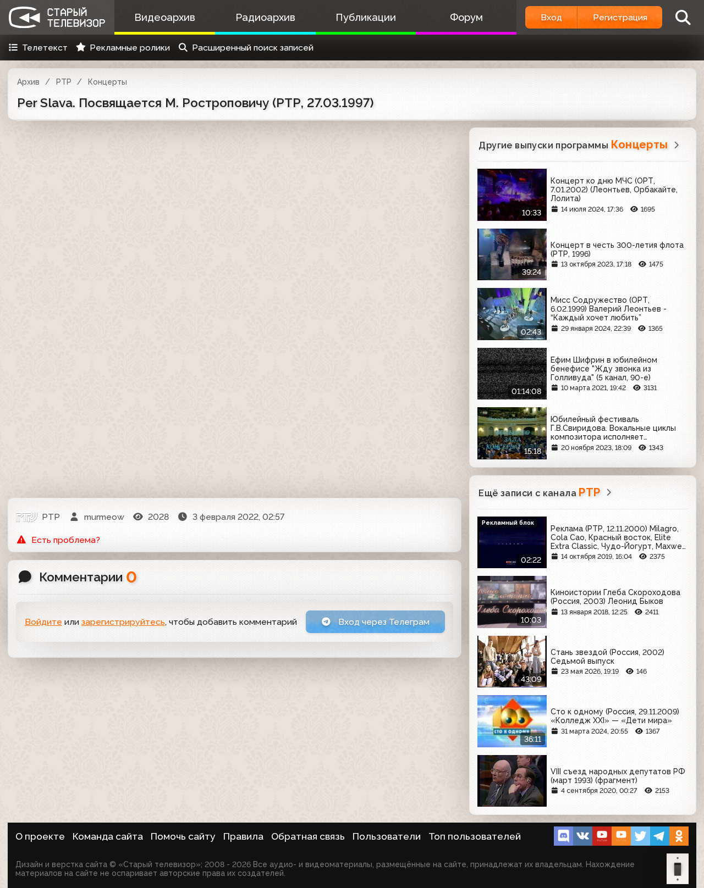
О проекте (40, 836)
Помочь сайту (183, 836)
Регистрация (620, 17)
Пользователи (387, 836)
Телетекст (45, 47)
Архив (28, 81)
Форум (466, 17)
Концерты (107, 81)
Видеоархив (164, 17)
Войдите (43, 622)
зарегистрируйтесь (123, 622)
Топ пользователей (474, 836)
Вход (551, 17)
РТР (64, 81)
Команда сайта (108, 836)
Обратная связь (308, 836)
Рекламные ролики (130, 47)
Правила (243, 836)
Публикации (366, 17)
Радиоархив (265, 17)
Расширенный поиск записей (253, 47)
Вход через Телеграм (383, 622)
